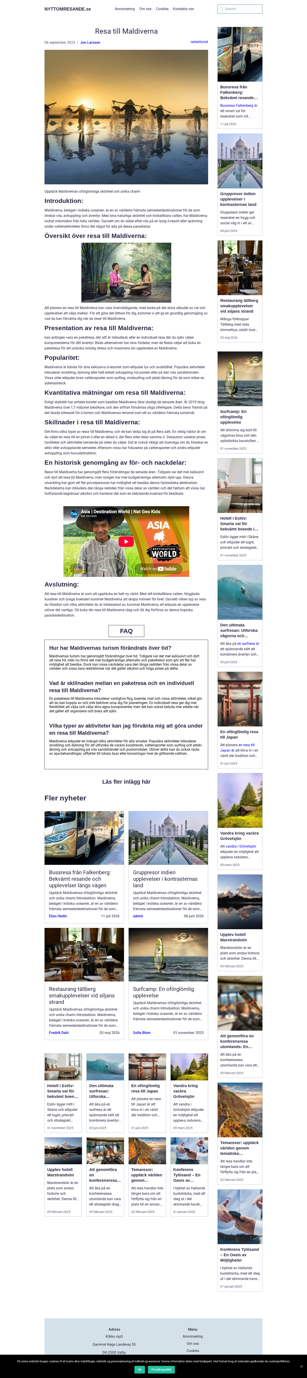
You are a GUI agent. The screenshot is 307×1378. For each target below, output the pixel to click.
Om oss (145, 9)
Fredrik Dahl (59, 1033)
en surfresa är (248, 643)
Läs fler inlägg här (126, 781)
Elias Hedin (58, 916)
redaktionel (199, 42)
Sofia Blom (142, 1033)
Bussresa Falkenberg (236, 105)
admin (138, 916)
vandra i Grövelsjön (241, 846)
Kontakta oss (183, 9)
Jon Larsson (90, 42)
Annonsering (125, 9)
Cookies (162, 9)
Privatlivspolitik (161, 1369)
